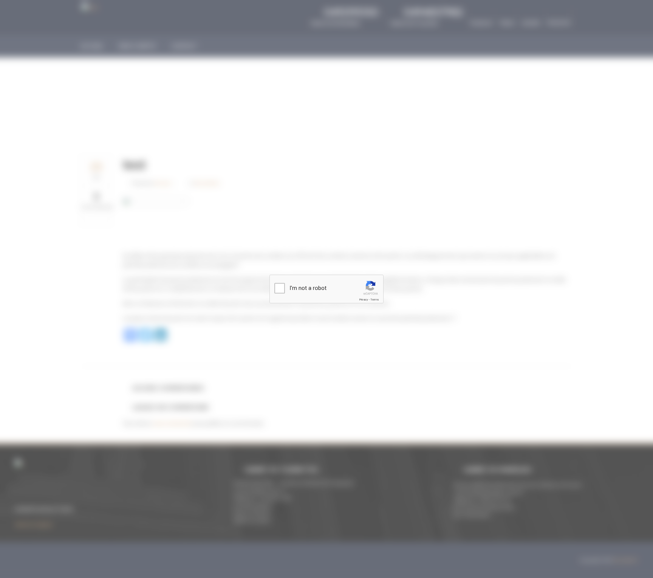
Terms (374, 299)
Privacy (363, 299)
